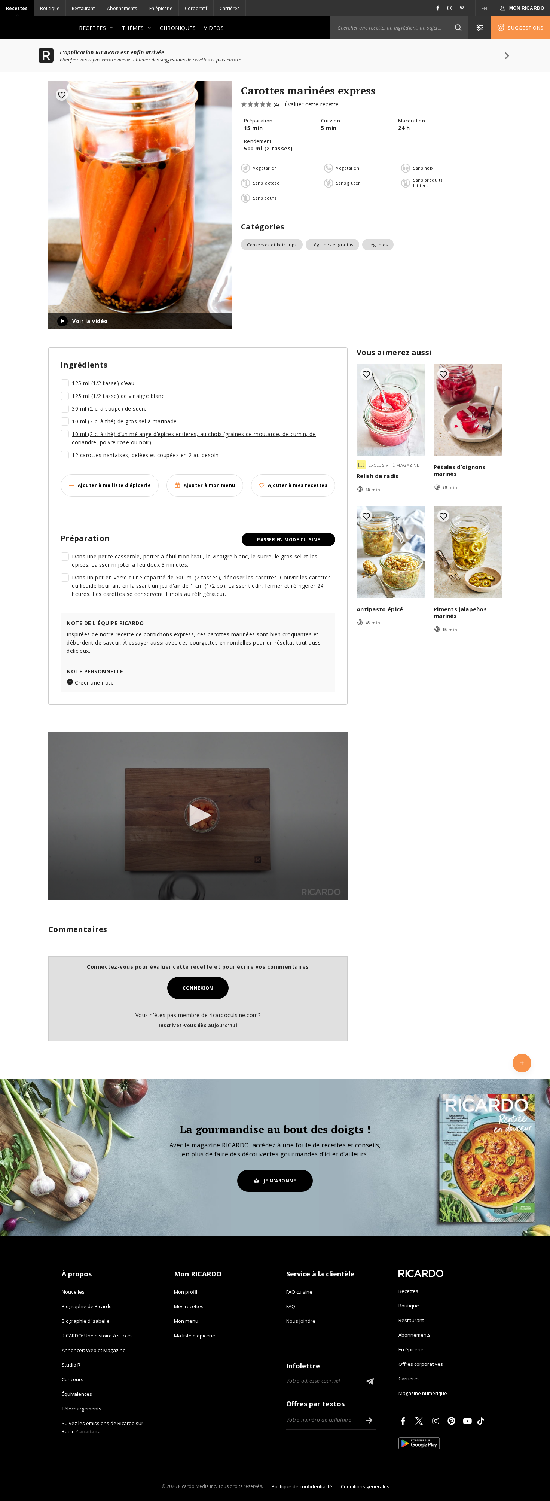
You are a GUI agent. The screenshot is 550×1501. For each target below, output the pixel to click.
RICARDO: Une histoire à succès (97, 1335)
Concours (72, 1379)
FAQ (290, 1306)
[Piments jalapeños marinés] (468, 552)
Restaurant (83, 8)
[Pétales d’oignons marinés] (468, 410)
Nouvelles (73, 1291)
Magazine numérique (422, 1393)
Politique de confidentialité (302, 1486)
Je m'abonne (280, 1181)
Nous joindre (300, 1321)
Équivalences (77, 1394)
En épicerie (160, 8)
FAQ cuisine (299, 1291)
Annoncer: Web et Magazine (94, 1350)
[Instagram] (437, 1420)
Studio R (71, 1364)
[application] (198, 816)
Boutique (49, 8)
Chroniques (178, 27)
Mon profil (185, 1291)
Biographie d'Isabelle (86, 1321)
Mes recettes (189, 1306)
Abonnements (122, 8)
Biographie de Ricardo (87, 1306)
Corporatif (196, 8)
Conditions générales (365, 1486)
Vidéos (214, 27)
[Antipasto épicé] (391, 552)
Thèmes (133, 27)
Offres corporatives (420, 1364)
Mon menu (186, 1321)
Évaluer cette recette (312, 104)
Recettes (17, 8)
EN (485, 8)
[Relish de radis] (391, 410)
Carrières (229, 8)
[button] (457, 27)
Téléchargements (81, 1408)
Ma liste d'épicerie (194, 1335)
